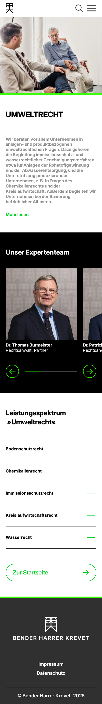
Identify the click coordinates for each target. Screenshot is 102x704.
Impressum (51, 664)
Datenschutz (51, 673)
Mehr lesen (17, 214)
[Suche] (79, 8)
